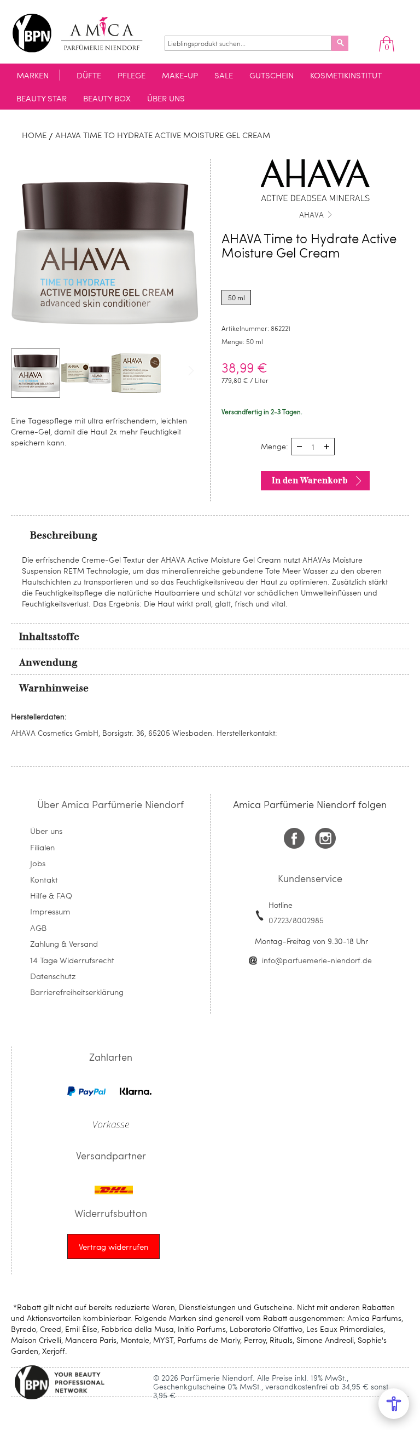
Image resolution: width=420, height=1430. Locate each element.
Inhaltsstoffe (49, 637)
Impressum (50, 911)
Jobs (37, 862)
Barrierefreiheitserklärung (77, 991)
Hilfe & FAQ (51, 895)
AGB (38, 927)
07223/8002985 (296, 920)
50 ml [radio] (236, 297)
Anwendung (48, 662)
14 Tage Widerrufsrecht (72, 959)
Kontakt (44, 879)
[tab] (210, 534)
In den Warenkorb (310, 480)
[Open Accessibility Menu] (393, 1403)
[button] (86, 373)
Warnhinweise (54, 688)
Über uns (46, 830)
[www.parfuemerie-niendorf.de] (86, 33)
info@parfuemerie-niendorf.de (317, 960)
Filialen (42, 847)
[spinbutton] (313, 446)
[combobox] (248, 43)
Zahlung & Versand (64, 943)
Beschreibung (63, 535)
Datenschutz (52, 975)
